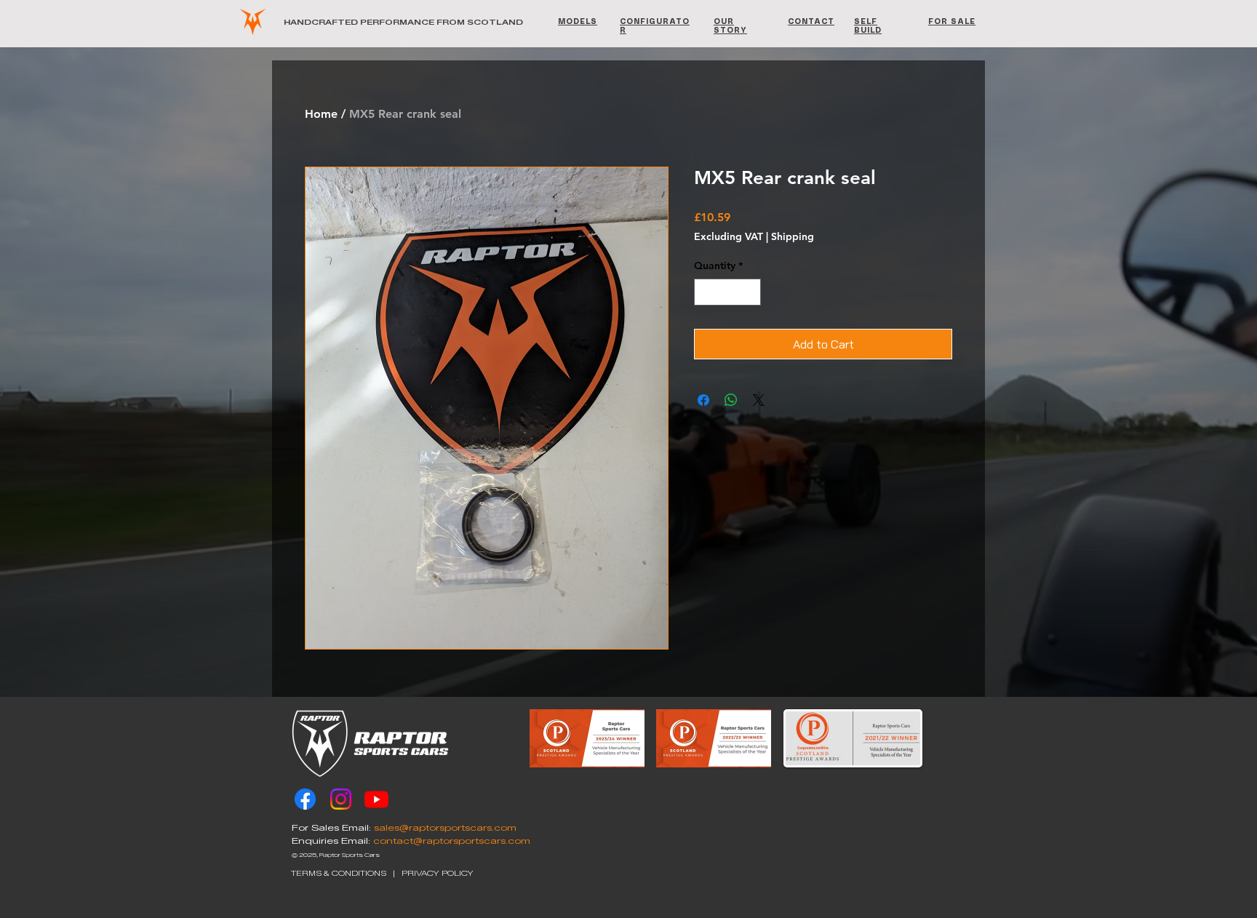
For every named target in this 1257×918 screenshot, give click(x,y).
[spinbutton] (727, 292)
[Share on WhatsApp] (731, 400)
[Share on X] (758, 400)
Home (321, 114)
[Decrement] (705, 292)
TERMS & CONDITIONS (338, 873)
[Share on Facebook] (703, 400)
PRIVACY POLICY (438, 873)
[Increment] (750, 292)
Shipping (792, 236)
